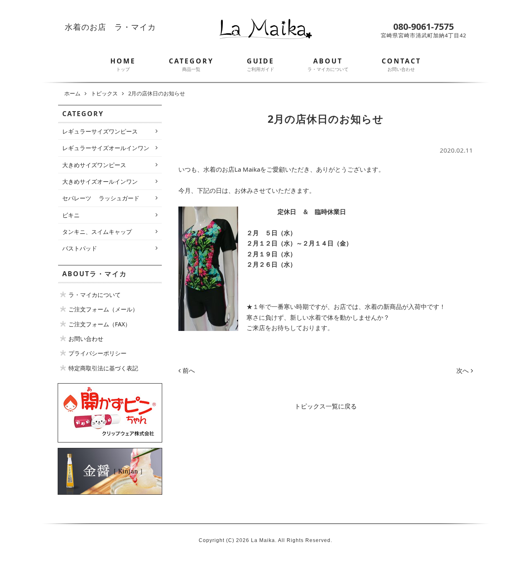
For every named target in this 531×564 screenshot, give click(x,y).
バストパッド (79, 248)
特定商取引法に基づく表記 (103, 368)
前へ (189, 370)
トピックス (104, 93)
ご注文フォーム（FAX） (99, 324)
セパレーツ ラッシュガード (100, 198)
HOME (123, 64)
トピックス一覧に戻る (326, 406)
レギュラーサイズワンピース (100, 131)
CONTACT (401, 64)
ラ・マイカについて (94, 295)
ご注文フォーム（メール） (103, 309)
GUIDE (260, 64)
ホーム (72, 93)
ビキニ (71, 215)
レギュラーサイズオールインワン (105, 148)
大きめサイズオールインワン (100, 181)
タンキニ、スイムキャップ (97, 232)
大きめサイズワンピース (94, 165)
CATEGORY (191, 64)
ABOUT (327, 64)
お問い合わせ (85, 339)
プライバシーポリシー (97, 353)
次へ (462, 370)
